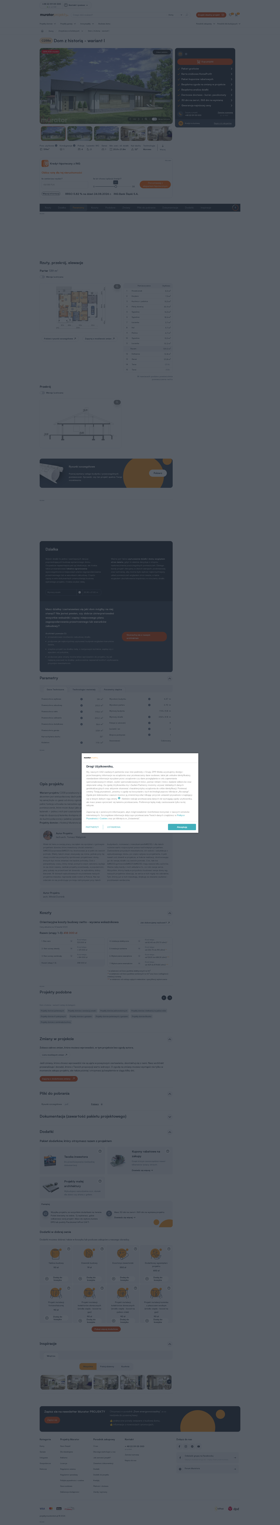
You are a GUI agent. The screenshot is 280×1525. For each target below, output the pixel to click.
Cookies (104, 818)
